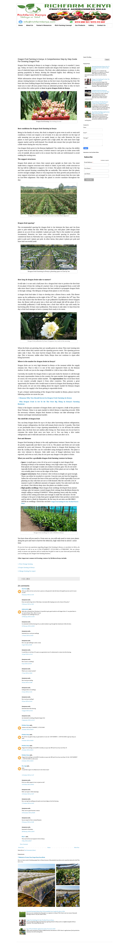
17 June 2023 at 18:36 (27, 673)
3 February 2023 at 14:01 (28, 604)
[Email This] (22, 579)
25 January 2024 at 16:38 (28, 822)
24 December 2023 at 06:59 (28, 812)
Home (20, 25)
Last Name (87, 173)
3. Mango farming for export (27, 571)
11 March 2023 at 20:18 (27, 635)
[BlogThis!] (24, 579)
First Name (87, 168)
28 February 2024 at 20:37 (28, 831)
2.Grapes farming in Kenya (26, 567)
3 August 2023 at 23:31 (27, 710)
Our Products (80, 25)
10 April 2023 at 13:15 (27, 654)
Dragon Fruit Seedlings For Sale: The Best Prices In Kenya (40, 920)
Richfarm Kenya (25, 725)
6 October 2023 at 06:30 (27, 740)
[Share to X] (26, 579)
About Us (29, 25)
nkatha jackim (25, 609)
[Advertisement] (67, 40)
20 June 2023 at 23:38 (27, 682)
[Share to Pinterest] (29, 579)
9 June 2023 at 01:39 (27, 663)
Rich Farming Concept (63, 25)
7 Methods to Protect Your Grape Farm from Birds (31, 857)
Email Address (88, 162)
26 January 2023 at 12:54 (28, 594)
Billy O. (23, 836)
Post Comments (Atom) (30, 850)
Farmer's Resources (44, 25)
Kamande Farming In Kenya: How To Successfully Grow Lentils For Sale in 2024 (45, 911)
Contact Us (101, 25)
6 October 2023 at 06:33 (27, 761)
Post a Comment (24, 844)
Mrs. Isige (24, 766)
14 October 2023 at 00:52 (28, 784)
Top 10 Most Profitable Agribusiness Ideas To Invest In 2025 (40, 928)
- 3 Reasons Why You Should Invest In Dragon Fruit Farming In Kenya (45, 398)
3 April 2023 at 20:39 (27, 645)
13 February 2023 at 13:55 (28, 616)
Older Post (76, 847)
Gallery (91, 25)
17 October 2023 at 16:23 (28, 803)
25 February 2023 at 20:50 (28, 626)
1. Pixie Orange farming (25, 564)
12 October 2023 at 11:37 (28, 775)
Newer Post (21, 847)
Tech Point (24, 588)
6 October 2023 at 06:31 (27, 750)
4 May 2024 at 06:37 (27, 841)
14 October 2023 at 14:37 (28, 794)
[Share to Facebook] (27, 579)
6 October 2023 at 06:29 (27, 729)
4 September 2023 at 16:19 (28, 720)
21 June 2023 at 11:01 (27, 692)
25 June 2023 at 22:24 (27, 701)
